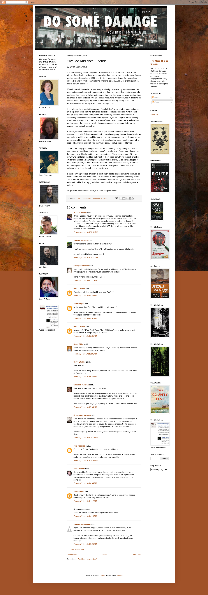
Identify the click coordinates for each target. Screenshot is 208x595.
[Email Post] (116, 198)
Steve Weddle (79, 362)
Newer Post (72, 555)
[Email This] (121, 198)
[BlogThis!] (123, 198)
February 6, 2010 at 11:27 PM (86, 258)
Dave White (78, 344)
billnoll (102, 575)
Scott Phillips (79, 469)
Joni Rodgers (79, 446)
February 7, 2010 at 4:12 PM (85, 501)
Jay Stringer (79, 304)
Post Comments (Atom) (87, 559)
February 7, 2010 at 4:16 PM (85, 516)
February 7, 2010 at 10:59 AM (86, 461)
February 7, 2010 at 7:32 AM (85, 318)
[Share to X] (126, 198)
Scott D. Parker (80, 212)
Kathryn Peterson (81, 266)
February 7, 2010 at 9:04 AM (85, 407)
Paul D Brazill (79, 289)
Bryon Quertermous (82, 415)
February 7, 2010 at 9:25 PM (85, 544)
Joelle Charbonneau (82, 524)
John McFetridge (81, 240)
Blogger (120, 575)
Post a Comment (77, 549)
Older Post (136, 555)
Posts (156, 98)
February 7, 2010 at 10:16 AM (86, 438)
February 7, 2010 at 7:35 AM (85, 336)
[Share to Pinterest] (132, 198)
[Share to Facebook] (129, 198)
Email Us (154, 114)
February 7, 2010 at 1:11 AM (85, 280)
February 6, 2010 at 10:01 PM (86, 232)
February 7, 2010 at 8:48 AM (85, 377)
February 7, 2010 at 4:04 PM (85, 483)
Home (104, 555)
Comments (158, 102)
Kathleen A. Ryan (81, 385)
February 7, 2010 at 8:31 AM (85, 354)
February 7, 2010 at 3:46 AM (85, 295)
